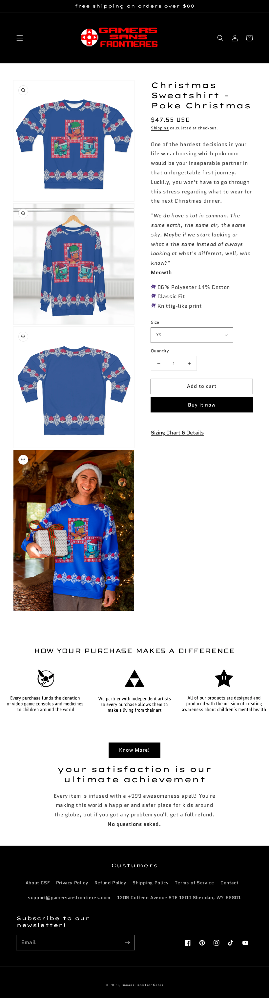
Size (155, 322)
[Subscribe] (127, 942)
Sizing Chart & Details (177, 432)
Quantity (160, 351)
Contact (229, 882)
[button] (19, 38)
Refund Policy (110, 882)
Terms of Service (194, 882)
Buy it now (202, 405)
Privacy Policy (72, 882)
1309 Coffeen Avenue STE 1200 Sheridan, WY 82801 (179, 897)
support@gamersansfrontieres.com (69, 897)
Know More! (134, 750)
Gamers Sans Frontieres (142, 985)
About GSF (38, 882)
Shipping (160, 128)
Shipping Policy (150, 882)
